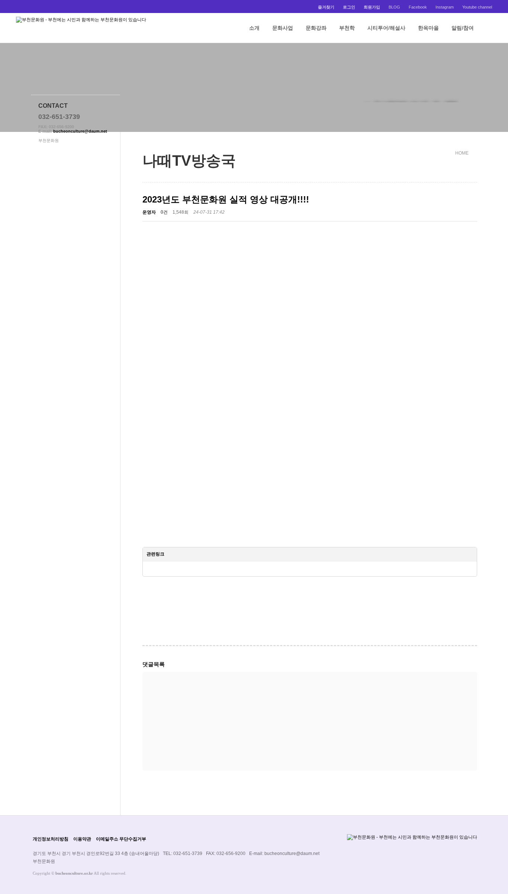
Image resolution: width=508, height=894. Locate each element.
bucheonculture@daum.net (80, 131)
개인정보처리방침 (50, 839)
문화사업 (282, 28)
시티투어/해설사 (386, 28)
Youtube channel (477, 7)
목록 (468, 594)
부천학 (347, 28)
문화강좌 (316, 28)
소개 (254, 28)
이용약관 (82, 839)
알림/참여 (462, 28)
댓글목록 (153, 664)
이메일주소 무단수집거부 (121, 839)
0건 (164, 212)
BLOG (394, 7)
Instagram (444, 7)
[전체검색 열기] (488, 28)
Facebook (418, 7)
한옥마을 (428, 28)
